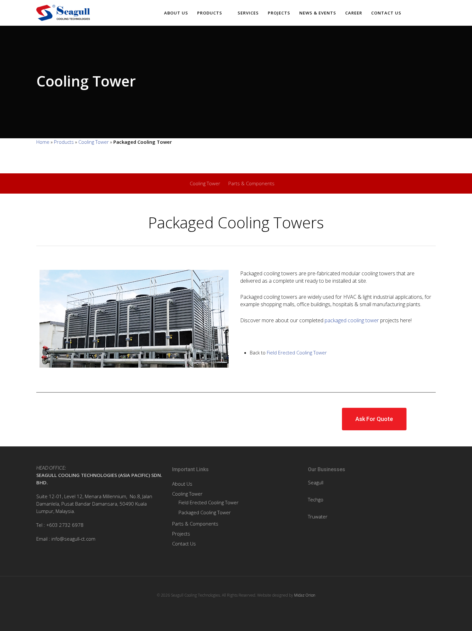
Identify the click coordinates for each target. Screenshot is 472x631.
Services (248, 13)
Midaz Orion (304, 595)
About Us (176, 13)
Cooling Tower (93, 142)
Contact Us (386, 13)
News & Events (317, 13)
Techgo (315, 499)
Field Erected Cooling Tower (297, 352)
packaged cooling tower (352, 320)
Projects (279, 13)
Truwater (318, 516)
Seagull (315, 482)
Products (209, 13)
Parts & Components (251, 183)
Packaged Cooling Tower (205, 512)
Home (42, 142)
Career (353, 13)
